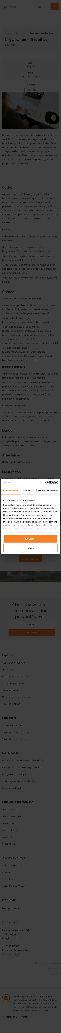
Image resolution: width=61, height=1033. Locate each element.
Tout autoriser (30, 538)
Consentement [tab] (10, 490)
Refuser (30, 548)
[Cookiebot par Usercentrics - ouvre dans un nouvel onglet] (45, 483)
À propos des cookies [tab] (47, 490)
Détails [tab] (26, 490)
